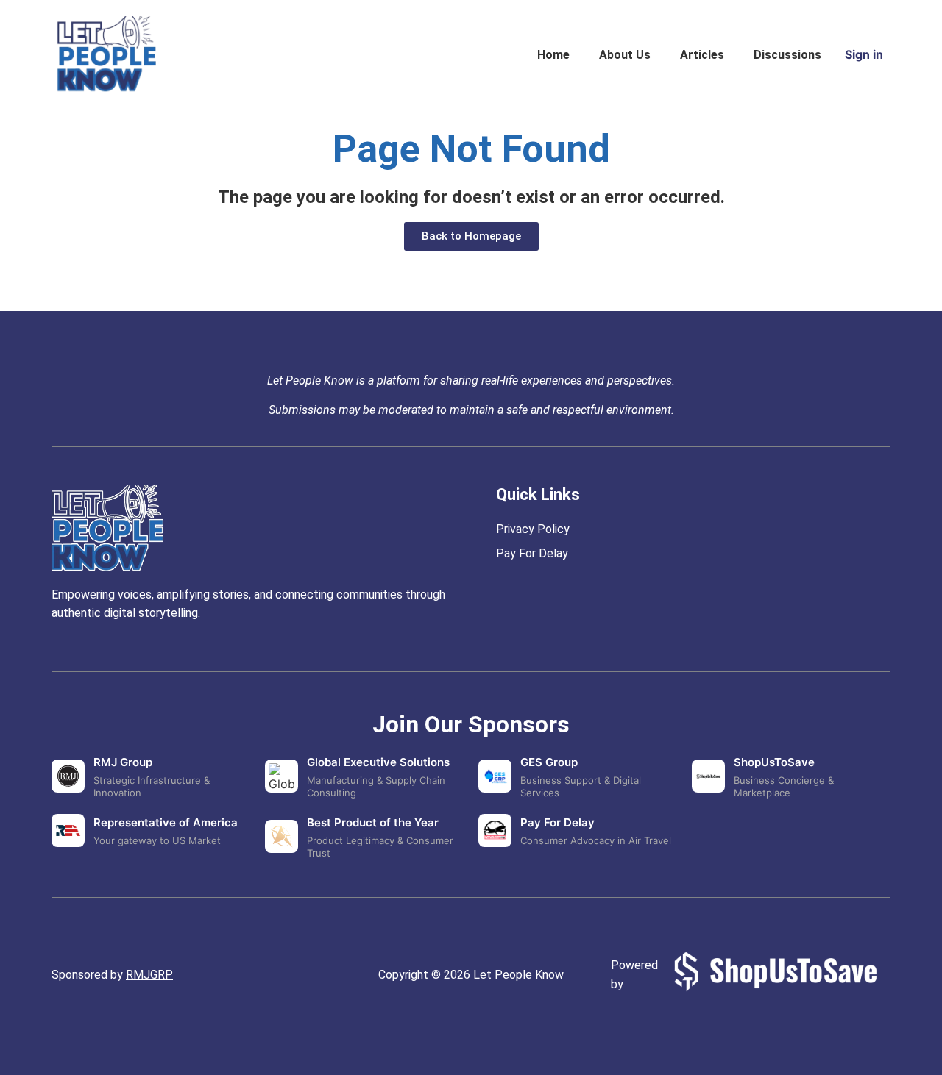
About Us (625, 55)
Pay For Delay (532, 553)
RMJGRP (149, 975)
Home (553, 55)
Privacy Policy (533, 529)
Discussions (787, 55)
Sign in (864, 54)
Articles (702, 55)
